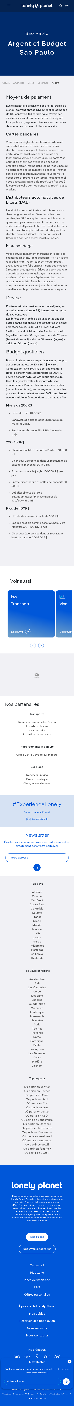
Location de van (37, 726)
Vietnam (37, 1066)
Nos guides (37, 1237)
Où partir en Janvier (37, 1087)
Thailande (37, 958)
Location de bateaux (37, 734)
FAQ (37, 1287)
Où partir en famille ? (37, 1149)
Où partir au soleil (37, 1144)
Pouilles (37, 1028)
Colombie (37, 908)
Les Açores (37, 1049)
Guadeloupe (37, 1004)
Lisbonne (37, 996)
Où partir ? (37, 1265)
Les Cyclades (37, 987)
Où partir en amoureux (37, 1140)
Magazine (37, 1272)
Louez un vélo (37, 730)
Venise (37, 1057)
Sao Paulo (37, 33)
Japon (37, 937)
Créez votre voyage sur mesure (37, 755)
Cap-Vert (37, 900)
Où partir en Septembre (37, 1120)
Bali (37, 983)
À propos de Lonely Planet (37, 1306)
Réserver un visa (37, 775)
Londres (37, 1000)
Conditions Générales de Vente (54, 1394)
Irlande (37, 925)
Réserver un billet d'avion (37, 1321)
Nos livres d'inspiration (37, 1249)
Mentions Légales (20, 1390)
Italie (37, 933)
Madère (37, 1061)
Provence (37, 1033)
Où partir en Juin (37, 1107)
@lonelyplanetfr (40, 819)
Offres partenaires (37, 1294)
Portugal (37, 950)
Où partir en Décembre (37, 1132)
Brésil (31, 83)
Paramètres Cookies (37, 1398)
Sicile (37, 1045)
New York (37, 1020)
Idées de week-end (37, 1280)
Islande (37, 929)
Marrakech (37, 1016)
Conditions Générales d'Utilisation (19, 1394)
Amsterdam (37, 979)
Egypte (37, 913)
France (37, 917)
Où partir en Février (37, 1091)
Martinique (37, 1012)
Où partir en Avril (37, 1099)
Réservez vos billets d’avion (37, 722)
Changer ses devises (37, 783)
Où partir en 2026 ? (37, 1153)
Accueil (6, 83)
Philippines (37, 946)
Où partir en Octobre (37, 1124)
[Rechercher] (60, 6)
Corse (37, 991)
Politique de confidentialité (46, 1390)
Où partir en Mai (37, 1103)
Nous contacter (37, 1335)
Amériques (18, 83)
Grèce (37, 921)
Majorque (37, 1008)
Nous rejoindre (37, 1328)
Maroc (37, 941)
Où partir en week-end (37, 1136)
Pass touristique (37, 779)
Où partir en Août (37, 1116)
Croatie (37, 896)
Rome (37, 1037)
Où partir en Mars (37, 1095)
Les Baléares (37, 1053)
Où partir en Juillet (37, 1111)
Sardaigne (37, 1041)
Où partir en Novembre (37, 1128)
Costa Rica (37, 904)
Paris (37, 1024)
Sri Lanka (37, 954)
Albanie (37, 892)
